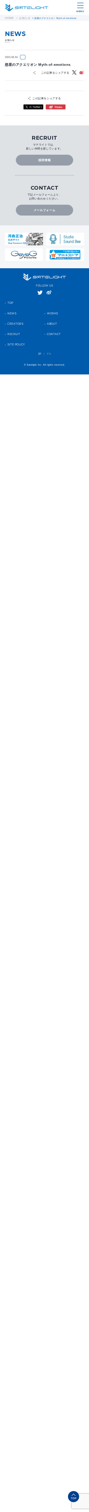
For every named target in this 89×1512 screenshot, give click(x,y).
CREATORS (15, 315)
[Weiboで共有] (81, 71)
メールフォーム (45, 203)
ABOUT (52, 315)
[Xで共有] (75, 71)
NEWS (11, 305)
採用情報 (44, 156)
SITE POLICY (16, 336)
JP (39, 345)
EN (49, 345)
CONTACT (54, 326)
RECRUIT (13, 326)
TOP (10, 294)
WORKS (52, 305)
